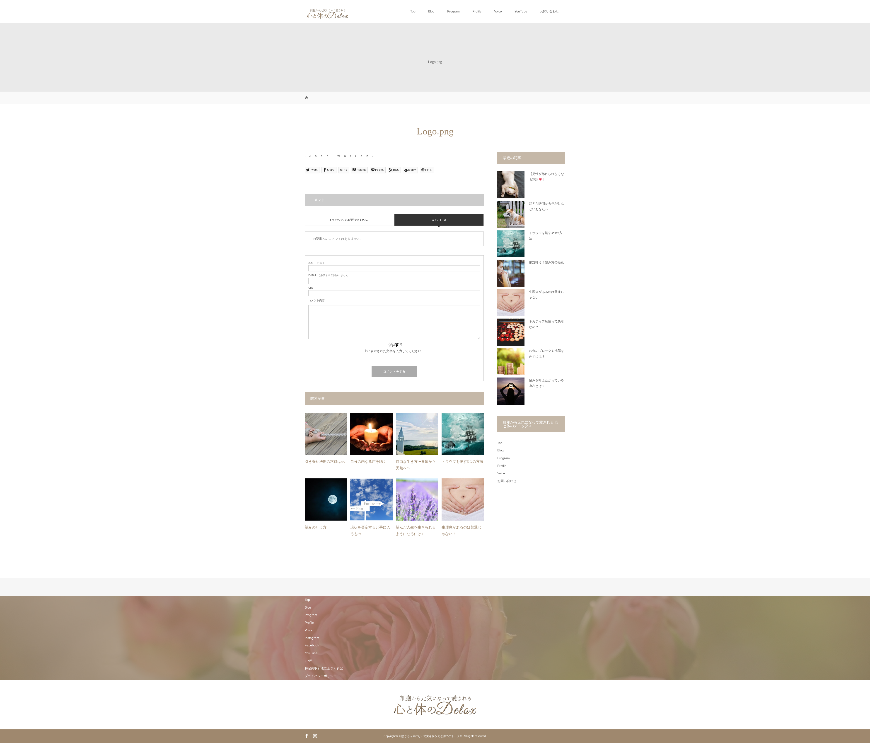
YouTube (521, 11)
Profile (476, 11)
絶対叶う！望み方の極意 (546, 262)
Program (453, 11)
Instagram (312, 638)
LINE (308, 661)
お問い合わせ (549, 11)
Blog (431, 11)
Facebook (312, 645)
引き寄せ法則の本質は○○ (325, 461)
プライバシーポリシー (320, 676)
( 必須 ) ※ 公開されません (328, 275)
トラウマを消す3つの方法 (462, 461)
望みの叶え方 (315, 527)
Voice (498, 11)
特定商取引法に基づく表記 (324, 668)
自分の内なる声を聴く (368, 461)
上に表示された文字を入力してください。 (394, 351)
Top (413, 11)
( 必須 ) (316, 263)
